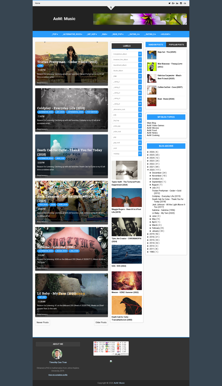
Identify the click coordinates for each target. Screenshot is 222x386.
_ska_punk (74, 251)
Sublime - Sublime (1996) (56, 247)
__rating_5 (149, 34)
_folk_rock (42, 204)
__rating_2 (116, 87)
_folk (114, 115)
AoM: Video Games (155, 125)
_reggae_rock (61, 251)
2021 (152, 167)
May (154, 219)
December (157, 173)
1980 (152, 252)
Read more (42, 83)
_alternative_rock (71, 34)
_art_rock (60, 112)
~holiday (164, 34)
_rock (52, 204)
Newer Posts (43, 322)
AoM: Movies (153, 128)
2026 (152, 152)
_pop (54, 34)
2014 (152, 243)
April (154, 222)
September (157, 182)
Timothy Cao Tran (58, 362)
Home (37, 3)
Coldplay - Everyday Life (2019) (61, 108)
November (157, 176)
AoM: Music (64, 18)
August (155, 185)
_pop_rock (116, 143)
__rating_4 (133, 34)
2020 (152, 170)
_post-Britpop (91, 112)
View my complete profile (57, 375)
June (154, 216)
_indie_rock (117, 132)
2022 (152, 164)
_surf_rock (62, 204)
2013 (152, 246)
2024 (152, 158)
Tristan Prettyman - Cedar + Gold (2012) (67, 62)
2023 (152, 161)
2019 (152, 234)
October (156, 179)
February (156, 228)
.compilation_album (120, 54)
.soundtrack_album (120, 65)
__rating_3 (116, 93)
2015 (152, 240)
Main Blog (151, 123)
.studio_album (118, 71)
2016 (152, 237)
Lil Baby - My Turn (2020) (56, 293)
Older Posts (101, 322)
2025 (152, 155)
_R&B (103, 34)
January (155, 231)
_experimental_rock (75, 112)
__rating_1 (116, 82)
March (155, 225)
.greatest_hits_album (120, 60)
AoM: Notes (152, 133)
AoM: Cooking (153, 135)
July (154, 187)
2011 (152, 249)
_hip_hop (91, 34)
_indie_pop (117, 34)
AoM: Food (152, 130)
